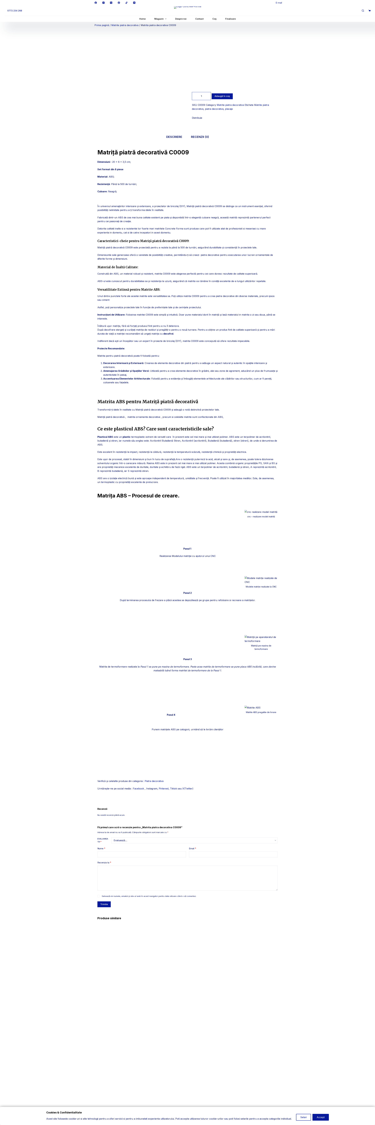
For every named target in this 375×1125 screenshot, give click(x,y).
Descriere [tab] (174, 137)
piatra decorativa (214, 108)
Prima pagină (101, 25)
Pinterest (164, 788)
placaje (229, 108)
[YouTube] (134, 3)
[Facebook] (96, 3)
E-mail (279, 2)
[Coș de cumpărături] (369, 11)
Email (192, 848)
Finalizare (230, 18)
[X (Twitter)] (111, 3)
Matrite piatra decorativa (124, 25)
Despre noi (180, 18)
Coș (214, 18)
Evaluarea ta (102, 840)
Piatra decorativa (154, 781)
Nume (101, 848)
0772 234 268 (14, 10)
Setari (303, 1117)
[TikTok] (126, 3)
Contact (199, 18)
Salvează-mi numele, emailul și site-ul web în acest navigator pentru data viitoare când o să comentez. (149, 896)
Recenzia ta (104, 862)
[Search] (363, 11)
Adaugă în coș (222, 96)
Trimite (104, 904)
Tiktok (173, 788)
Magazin (159, 18)
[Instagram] (103, 3)
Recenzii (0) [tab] (200, 137)
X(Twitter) (187, 788)
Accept (321, 1117)
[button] (193, 121)
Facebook (139, 788)
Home (142, 18)
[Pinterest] (119, 3)
